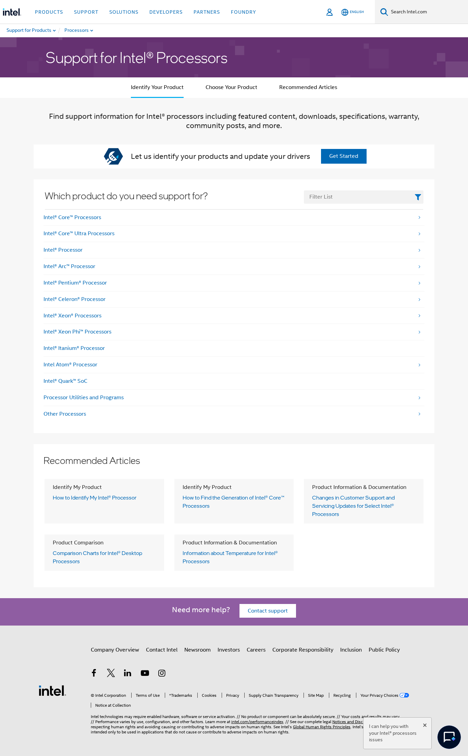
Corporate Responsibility (302, 649)
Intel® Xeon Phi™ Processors (77, 331)
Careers (256, 649)
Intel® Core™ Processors (72, 217)
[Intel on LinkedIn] (128, 674)
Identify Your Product (157, 87)
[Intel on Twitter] (111, 674)
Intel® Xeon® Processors (72, 315)
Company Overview (115, 649)
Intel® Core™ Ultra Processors (79, 233)
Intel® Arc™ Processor (69, 266)
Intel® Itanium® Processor (74, 348)
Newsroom (197, 649)
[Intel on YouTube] (145, 674)
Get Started (343, 156)
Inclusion (351, 649)
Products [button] (49, 12)
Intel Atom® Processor (70, 364)
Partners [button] (207, 12)
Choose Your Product (231, 87)
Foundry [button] (243, 12)
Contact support (268, 610)
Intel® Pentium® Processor (75, 282)
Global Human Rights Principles (321, 726)
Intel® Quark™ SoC (65, 381)
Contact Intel (161, 649)
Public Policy (384, 649)
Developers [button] (166, 12)
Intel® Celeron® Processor (75, 299)
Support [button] (86, 12)
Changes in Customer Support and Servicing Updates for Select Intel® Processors (353, 505)
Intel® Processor (63, 250)
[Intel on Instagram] (162, 674)
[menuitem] (98, 30)
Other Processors (65, 414)
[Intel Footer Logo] (52, 690)
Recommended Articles (308, 87)
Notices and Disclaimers (354, 721)
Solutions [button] (123, 12)
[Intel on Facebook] (94, 674)
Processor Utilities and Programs (84, 397)
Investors (229, 649)
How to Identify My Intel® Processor (94, 497)
